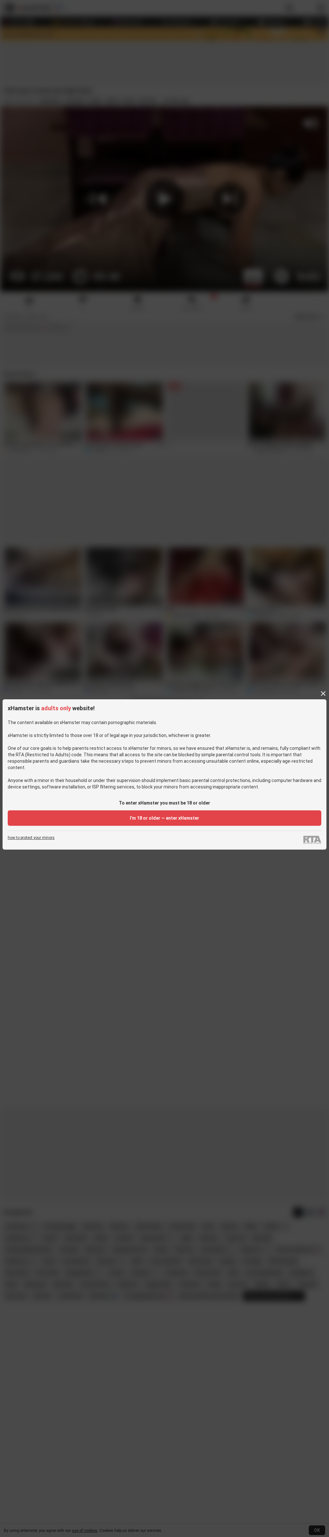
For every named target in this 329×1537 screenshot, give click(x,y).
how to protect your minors (31, 838)
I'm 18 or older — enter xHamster (164, 818)
